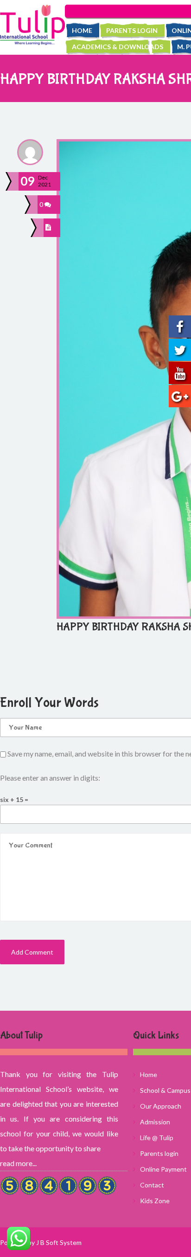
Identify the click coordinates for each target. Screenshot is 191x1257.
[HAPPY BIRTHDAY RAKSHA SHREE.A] (49, 227)
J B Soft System (59, 1242)
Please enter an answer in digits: (50, 777)
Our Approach (160, 1106)
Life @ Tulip (156, 1138)
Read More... (18, 1163)
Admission (155, 1122)
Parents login (132, 30)
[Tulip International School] (32, 25)
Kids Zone (155, 1201)
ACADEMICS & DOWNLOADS (117, 47)
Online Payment (163, 1169)
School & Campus (165, 1090)
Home (82, 30)
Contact (152, 1185)
